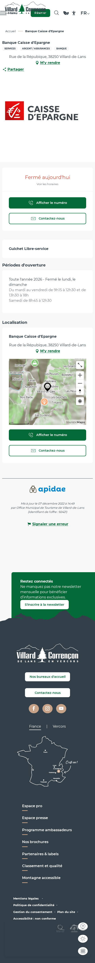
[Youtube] (61, 708)
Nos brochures (35, 842)
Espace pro (32, 806)
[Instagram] (47, 708)
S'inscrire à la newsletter (44, 605)
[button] (56, 13)
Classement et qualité (42, 866)
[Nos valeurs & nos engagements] (66, 15)
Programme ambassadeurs (47, 830)
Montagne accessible (41, 878)
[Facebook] (34, 708)
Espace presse (35, 818)
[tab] (35, 726)
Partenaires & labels (40, 854)
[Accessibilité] (74, 13)
